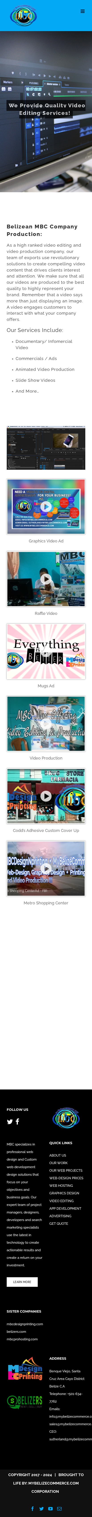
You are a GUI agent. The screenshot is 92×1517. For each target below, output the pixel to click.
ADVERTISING (60, 1216)
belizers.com (16, 1332)
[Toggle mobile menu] (83, 11)
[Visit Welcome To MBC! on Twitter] (10, 1122)
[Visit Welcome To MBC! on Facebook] (17, 1122)
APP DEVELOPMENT (65, 1209)
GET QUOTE (58, 1224)
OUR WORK (58, 1163)
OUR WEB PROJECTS (65, 1171)
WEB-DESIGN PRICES (66, 1178)
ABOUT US (57, 1155)
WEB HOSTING (61, 1186)
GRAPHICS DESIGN (64, 1193)
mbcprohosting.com (22, 1339)
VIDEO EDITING (61, 1201)
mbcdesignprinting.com (25, 1324)
